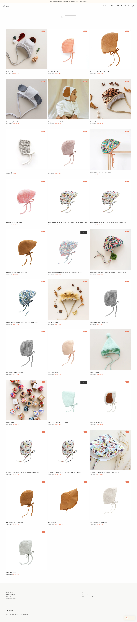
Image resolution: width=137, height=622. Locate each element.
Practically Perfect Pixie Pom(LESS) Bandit (59, 422)
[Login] (129, 5)
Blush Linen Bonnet (53, 172)
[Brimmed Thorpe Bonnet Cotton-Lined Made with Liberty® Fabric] (68, 249)
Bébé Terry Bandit (10, 172)
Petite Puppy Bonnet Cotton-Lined (15, 122)
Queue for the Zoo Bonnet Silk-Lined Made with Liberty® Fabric (64, 472)
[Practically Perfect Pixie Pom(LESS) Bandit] (68, 400)
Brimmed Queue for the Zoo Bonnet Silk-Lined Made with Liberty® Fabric (108, 222)
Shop (104, 5)
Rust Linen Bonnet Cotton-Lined (14, 522)
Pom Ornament (10, 422)
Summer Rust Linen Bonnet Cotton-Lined (100, 71)
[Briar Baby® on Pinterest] (9, 610)
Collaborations (86, 594)
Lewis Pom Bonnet (11, 71)
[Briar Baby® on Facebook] (7, 610)
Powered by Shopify (23, 614)
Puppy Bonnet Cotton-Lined (55, 122)
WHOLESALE (9, 592)
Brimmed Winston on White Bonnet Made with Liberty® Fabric (22, 322)
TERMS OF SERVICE (11, 598)
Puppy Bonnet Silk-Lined (96, 422)
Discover (111, 5)
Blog (83, 592)
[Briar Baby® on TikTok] (12, 610)
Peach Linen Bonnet (53, 372)
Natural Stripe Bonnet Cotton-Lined (99, 322)
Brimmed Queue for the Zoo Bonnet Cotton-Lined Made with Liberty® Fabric (67, 222)
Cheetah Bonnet (94, 122)
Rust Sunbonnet (52, 522)
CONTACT (8, 596)
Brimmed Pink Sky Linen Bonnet (14, 222)
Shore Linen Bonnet (11, 572)
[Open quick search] (125, 5)
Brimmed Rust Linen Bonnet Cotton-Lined (17, 272)
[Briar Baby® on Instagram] (10, 610)
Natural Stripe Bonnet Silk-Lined (14, 372)
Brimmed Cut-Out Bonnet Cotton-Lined (100, 172)
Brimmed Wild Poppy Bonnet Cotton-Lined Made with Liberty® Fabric (108, 272)
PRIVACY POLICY (10, 594)
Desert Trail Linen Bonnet (54, 71)
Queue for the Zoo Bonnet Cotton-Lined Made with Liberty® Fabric (23, 472)
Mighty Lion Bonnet (53, 322)
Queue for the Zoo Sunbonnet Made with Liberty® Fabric (104, 472)
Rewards (119, 5)
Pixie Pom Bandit (94, 372)
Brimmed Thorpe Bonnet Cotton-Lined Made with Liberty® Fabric (65, 272)
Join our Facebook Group (88, 596)
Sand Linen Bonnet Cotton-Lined (98, 522)
